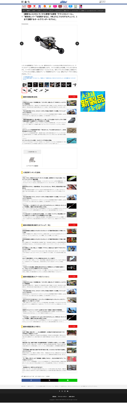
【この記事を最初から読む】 (49, 78)
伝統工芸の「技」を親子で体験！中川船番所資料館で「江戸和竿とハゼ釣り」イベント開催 (43, 342)
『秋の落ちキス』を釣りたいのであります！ (33, 367)
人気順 (33, 10)
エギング (51, 10)
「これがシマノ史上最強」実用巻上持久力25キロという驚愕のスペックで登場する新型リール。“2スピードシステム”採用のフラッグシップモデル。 (43, 267)
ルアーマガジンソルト (40, 376)
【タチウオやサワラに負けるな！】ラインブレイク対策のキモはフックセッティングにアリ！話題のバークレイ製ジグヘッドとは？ (44, 300)
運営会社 (54, 396)
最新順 (28, 10)
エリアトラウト (75, 10)
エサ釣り (82, 10)
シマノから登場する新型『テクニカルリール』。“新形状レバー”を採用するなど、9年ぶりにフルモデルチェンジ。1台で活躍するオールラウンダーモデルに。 (67, 386)
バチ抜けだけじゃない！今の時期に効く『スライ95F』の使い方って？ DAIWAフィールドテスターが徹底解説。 (44, 103)
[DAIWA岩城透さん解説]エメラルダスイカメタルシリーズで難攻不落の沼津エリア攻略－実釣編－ (44, 239)
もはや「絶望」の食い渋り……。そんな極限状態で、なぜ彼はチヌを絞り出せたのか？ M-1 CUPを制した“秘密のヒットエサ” (43, 332)
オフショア (100, 10)
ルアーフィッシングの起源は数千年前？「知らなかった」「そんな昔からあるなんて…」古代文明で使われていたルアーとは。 (44, 130)
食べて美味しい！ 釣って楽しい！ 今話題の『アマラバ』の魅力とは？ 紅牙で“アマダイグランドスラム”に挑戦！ (44, 248)
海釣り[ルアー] (30, 386)
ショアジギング (58, 10)
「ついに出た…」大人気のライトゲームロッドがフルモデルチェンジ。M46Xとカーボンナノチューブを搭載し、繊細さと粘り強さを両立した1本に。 (44, 206)
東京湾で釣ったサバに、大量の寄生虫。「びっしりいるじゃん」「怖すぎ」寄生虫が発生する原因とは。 (44, 187)
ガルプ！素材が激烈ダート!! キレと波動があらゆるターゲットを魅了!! (38, 258)
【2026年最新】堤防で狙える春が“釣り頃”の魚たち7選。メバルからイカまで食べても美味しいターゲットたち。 (43, 350)
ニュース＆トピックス (91, 10)
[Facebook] (31, 380)
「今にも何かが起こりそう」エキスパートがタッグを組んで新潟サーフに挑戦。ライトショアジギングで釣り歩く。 (43, 111)
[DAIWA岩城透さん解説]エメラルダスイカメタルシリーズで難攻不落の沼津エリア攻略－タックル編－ (44, 231)
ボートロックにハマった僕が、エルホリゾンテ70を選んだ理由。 (37, 140)
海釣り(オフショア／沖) (29, 376)
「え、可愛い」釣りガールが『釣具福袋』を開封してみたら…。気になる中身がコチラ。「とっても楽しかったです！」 (44, 359)
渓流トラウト (67, 10)
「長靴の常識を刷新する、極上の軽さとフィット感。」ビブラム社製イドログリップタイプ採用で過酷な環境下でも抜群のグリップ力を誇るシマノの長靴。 (44, 120)
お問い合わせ (72, 396)
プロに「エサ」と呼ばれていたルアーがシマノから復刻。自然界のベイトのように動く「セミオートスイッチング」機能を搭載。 (44, 178)
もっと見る (72, 96)
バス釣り (39, 10)
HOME (24, 386)
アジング (45, 10)
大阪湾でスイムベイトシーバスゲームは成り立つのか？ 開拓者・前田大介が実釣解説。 (42, 310)
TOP (24, 10)
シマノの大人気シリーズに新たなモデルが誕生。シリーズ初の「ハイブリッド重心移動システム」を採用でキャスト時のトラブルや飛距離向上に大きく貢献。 (43, 214)
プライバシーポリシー (62, 396)
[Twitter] (49, 380)
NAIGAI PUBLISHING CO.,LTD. (62, 399)
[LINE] (67, 380)
